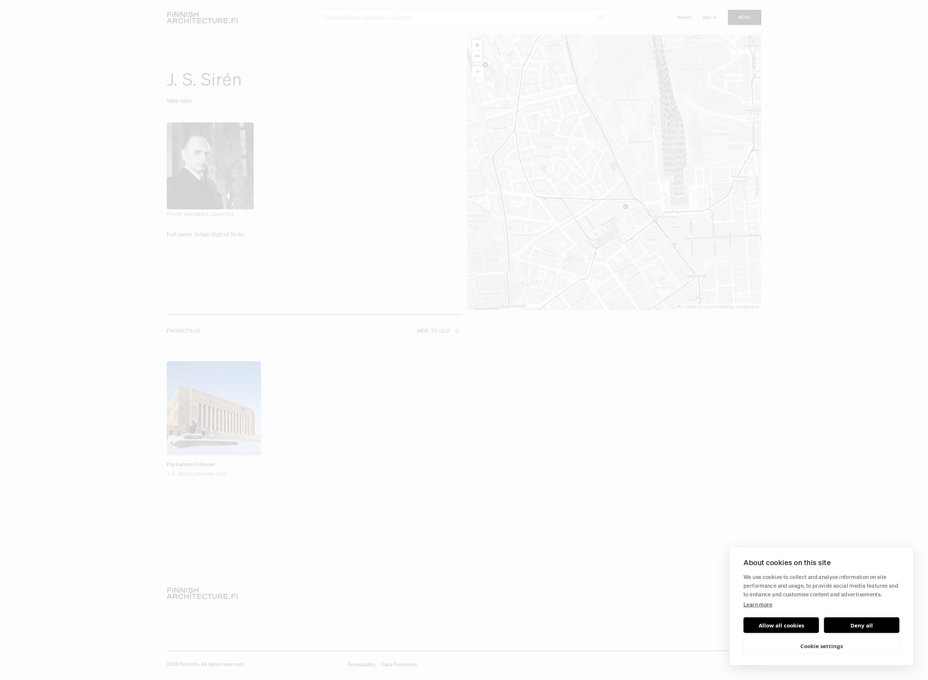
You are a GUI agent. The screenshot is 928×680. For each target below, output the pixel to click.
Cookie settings (821, 646)
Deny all (861, 625)
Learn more (757, 604)
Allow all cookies (781, 625)
